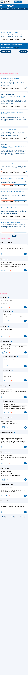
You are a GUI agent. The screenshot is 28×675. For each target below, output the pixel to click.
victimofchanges (6, 432)
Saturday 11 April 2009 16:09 (6, 262)
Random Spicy (18, 8)
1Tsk (3, 297)
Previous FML (6, 51)
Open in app (18, 1)
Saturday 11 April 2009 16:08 (6, 246)
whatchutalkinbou (9, 356)
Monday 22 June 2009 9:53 (9, 404)
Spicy (11, 8)
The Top (25, 8)
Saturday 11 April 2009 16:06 (6, 421)
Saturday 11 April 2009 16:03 (6, 344)
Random (6, 8)
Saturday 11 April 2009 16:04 (6, 389)
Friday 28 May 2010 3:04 (8, 314)
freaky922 (4, 418)
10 (22, 516)
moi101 (6, 370)
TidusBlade (5, 341)
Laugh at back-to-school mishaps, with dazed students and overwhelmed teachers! (13, 46)
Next (14, 235)
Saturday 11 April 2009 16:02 (6, 300)
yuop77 (6, 311)
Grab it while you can (7, 94)
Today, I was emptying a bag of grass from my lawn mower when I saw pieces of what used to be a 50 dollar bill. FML (13, 226)
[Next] (25, 517)
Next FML (23, 51)
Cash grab (4, 144)
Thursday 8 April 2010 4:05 (9, 359)
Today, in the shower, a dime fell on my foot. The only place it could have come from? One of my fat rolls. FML (13, 168)
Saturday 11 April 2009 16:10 (6, 487)
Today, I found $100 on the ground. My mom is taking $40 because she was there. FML (13, 182)
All (2, 8)
